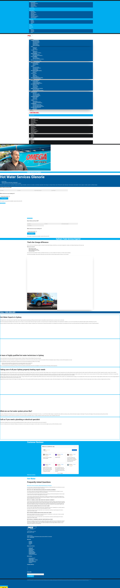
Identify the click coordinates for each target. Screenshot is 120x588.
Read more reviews (31, 474)
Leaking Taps (35, 47)
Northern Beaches (33, 14)
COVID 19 (30, 562)
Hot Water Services (35, 80)
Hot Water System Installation (37, 83)
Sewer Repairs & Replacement (37, 102)
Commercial (31, 19)
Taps (32, 46)
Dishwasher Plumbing (36, 41)
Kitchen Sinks (35, 98)
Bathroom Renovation (36, 45)
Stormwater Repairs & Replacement (38, 106)
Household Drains (35, 96)
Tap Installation (35, 49)
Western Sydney (33, 17)
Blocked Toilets (35, 97)
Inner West (32, 13)
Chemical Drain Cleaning (36, 95)
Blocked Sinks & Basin (36, 54)
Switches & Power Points (36, 70)
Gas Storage (35, 84)
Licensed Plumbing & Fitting (37, 60)
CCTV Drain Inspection (36, 94)
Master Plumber (35, 43)
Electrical (31, 61)
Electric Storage (35, 85)
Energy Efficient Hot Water (37, 88)
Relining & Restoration (36, 107)
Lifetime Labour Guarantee (33, 559)
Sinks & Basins (34, 53)
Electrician (32, 21)
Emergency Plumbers (36, 44)
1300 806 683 (2, 203)
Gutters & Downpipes (36, 58)
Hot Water (32, 22)
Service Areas (31, 10)
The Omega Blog (32, 8)
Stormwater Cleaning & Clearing (38, 105)
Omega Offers (33, 4)
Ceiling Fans (34, 75)
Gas (31, 59)
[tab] (46, 485)
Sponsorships (33, 2)
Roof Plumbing (34, 56)
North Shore (33, 15)
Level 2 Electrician (35, 64)
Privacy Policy (31, 560)
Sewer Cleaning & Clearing (37, 101)
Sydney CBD (33, 11)
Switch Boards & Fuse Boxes (37, 77)
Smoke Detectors (35, 68)
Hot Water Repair (35, 81)
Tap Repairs (34, 48)
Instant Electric (35, 87)
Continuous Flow (35, 86)
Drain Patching (35, 108)
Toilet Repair (35, 51)
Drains (32, 23)
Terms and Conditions (32, 561)
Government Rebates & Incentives (38, 90)
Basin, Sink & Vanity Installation (37, 55)
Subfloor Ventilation (36, 76)
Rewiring (34, 65)
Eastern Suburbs (33, 12)
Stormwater (33, 103)
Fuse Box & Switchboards (37, 78)
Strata (30, 28)
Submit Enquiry (33, 5)
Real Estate (31, 26)
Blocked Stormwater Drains (37, 104)
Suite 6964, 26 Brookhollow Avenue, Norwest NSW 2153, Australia (41, 536)
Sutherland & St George (33, 554)
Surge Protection (35, 69)
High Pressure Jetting (36, 93)
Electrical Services (35, 62)
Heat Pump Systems (36, 89)
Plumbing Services (35, 40)
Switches (34, 72)
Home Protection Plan (34, 3)
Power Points (35, 71)
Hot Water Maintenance (36, 82)
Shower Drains (35, 99)
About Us (31, 110)
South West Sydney (34, 131)
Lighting (34, 74)
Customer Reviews (34, 6)
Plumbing (32, 20)
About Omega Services (33, 1)
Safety (32, 66)
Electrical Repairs (35, 63)
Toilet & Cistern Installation (37, 52)
